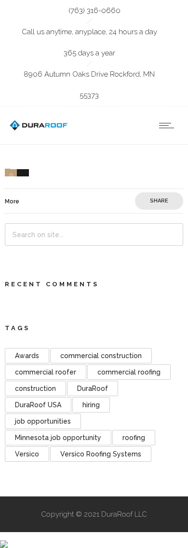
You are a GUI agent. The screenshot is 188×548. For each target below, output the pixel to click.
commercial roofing (129, 372)
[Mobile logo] (4, 537)
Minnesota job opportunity (58, 437)
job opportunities (43, 421)
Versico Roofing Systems (100, 454)
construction (35, 388)
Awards (27, 356)
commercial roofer (45, 372)
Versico (27, 454)
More (12, 201)
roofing (133, 437)
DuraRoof (92, 388)
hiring (91, 405)
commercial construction (101, 356)
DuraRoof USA (38, 405)
